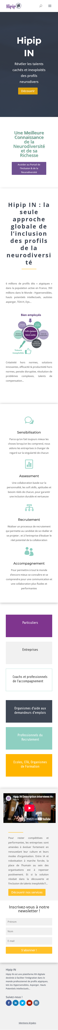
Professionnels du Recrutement (30, 737)
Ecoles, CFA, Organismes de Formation (30, 764)
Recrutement (29, 520)
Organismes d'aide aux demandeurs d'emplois (30, 710)
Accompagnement (29, 563)
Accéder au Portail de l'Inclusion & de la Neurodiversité (29, 168)
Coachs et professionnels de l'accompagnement (30, 679)
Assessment (29, 476)
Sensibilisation (29, 432)
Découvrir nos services (27, 892)
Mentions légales (27, 1022)
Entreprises (30, 650)
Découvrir (28, 91)
